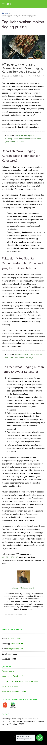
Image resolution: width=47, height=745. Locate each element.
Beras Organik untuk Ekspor (13, 686)
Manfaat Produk (32, 76)
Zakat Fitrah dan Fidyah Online (14, 691)
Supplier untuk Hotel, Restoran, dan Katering (20, 681)
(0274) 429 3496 (14, 638)
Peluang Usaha (8, 671)
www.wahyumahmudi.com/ (15, 614)
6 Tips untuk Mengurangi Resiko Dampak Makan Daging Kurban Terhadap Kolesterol (22, 68)
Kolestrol (18, 76)
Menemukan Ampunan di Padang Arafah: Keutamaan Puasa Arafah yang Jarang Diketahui (23, 138)
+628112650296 (10, 557)
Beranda (5, 13)
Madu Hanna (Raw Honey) (12, 676)
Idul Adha (7, 76)
